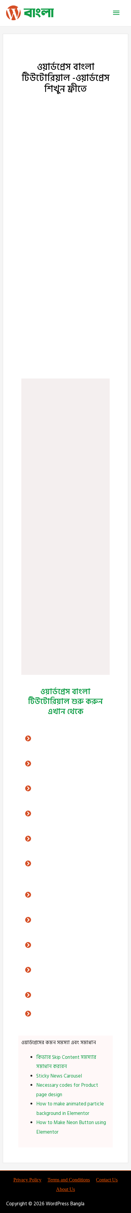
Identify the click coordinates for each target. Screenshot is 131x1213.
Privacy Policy (27, 1180)
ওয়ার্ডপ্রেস (45, 106)
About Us (65, 1189)
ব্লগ (60, 357)
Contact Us (107, 1180)
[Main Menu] (116, 13)
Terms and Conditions (69, 1180)
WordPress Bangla (65, 277)
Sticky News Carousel (59, 1076)
